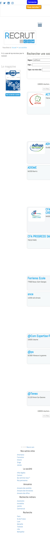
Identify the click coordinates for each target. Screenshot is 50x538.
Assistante (20, 501)
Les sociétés (22, 47)
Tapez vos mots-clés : (35, 69)
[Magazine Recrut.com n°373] (12, 90)
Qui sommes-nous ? (23, 478)
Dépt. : (30, 65)
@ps (31, 352)
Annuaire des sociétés (24, 488)
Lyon (18, 521)
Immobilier (20, 503)
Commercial (21, 508)
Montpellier (20, 532)
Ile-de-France (21, 519)
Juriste (19, 506)
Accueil (14, 47)
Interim (19, 460)
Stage (19, 462)
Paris (18, 516)
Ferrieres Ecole (36, 278)
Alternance (20, 455)
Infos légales (21, 473)
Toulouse (20, 526)
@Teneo (33, 394)
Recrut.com (30, 447)
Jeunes (19, 465)
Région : (30, 60)
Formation (20, 457)
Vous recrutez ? (33, 7)
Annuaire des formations (25, 490)
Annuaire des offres (23, 493)
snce (30, 294)
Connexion (32, 2)
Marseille (20, 524)
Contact (19, 475)
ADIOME (32, 167)
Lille (18, 529)
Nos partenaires (22, 480)
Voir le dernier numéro (13, 95)
